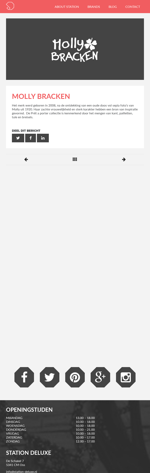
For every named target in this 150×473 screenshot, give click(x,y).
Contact (132, 6)
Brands (94, 6)
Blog (113, 6)
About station (67, 6)
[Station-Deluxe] (10, 6)
